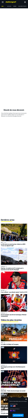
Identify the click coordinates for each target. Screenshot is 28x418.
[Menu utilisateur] (25, 2)
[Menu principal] (2, 2)
